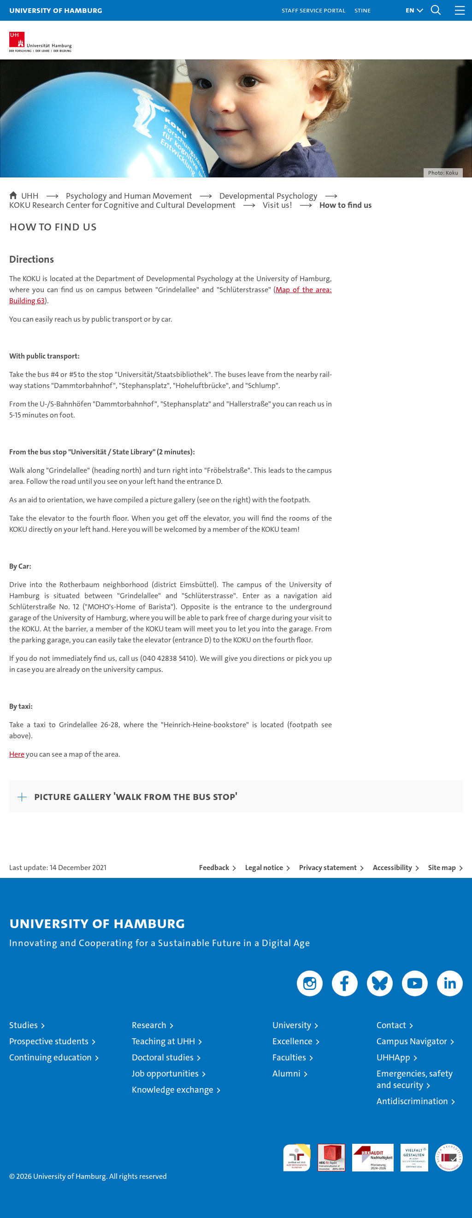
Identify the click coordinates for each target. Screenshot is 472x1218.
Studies (23, 1025)
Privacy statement (328, 867)
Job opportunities (165, 1073)
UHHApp (393, 1057)
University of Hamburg (55, 10)
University (291, 1025)
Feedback (214, 867)
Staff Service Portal (313, 10)
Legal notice (264, 867)
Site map (442, 867)
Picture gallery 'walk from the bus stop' (135, 796)
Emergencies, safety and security (415, 1079)
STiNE (362, 10)
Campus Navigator (412, 1041)
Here (16, 754)
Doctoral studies (163, 1057)
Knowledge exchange (172, 1089)
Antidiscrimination (412, 1101)
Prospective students (48, 1041)
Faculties (289, 1057)
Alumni (286, 1073)
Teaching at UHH (163, 1041)
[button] (412, 10)
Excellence (292, 1041)
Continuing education (50, 1057)
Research (149, 1025)
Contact (391, 1025)
